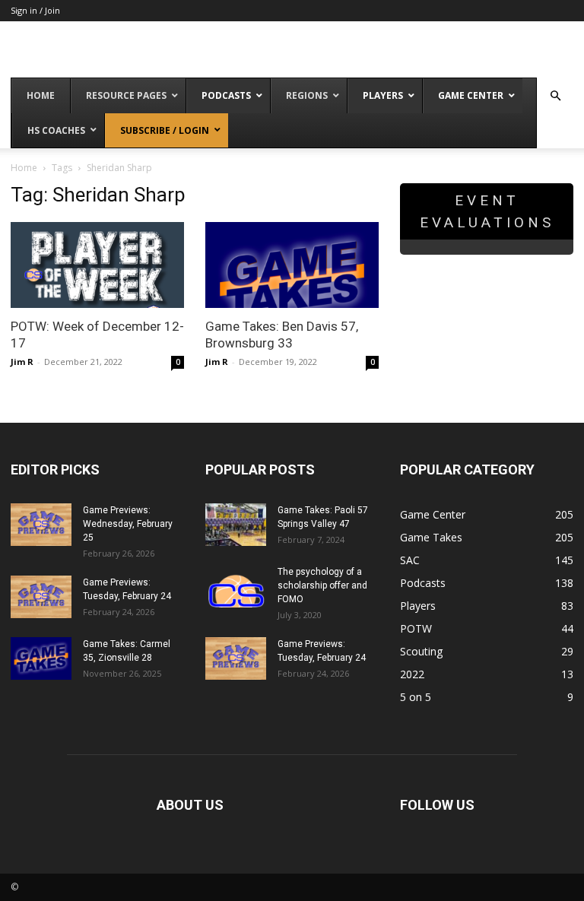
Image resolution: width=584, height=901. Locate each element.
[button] (555, 96)
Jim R (22, 361)
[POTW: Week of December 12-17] (97, 265)
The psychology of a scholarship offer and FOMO (322, 585)
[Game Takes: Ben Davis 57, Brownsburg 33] (292, 265)
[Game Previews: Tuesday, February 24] (41, 597)
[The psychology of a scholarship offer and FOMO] (235, 586)
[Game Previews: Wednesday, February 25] (41, 524)
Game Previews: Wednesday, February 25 (128, 524)
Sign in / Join (35, 10)
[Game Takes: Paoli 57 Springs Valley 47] (235, 524)
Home (24, 167)
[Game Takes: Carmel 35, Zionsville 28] (41, 658)
